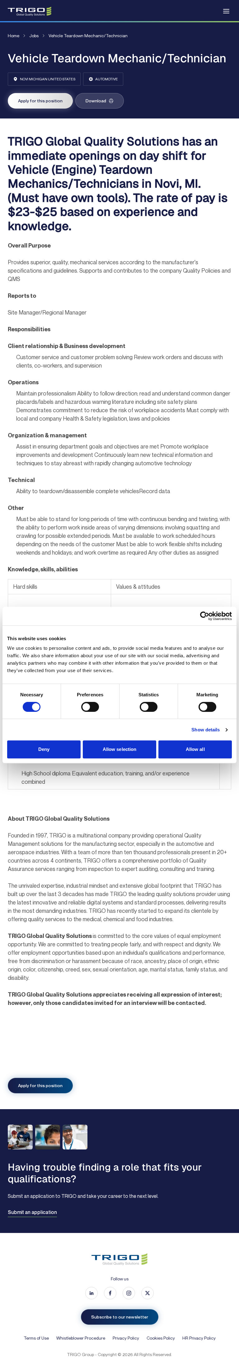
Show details (205, 729)
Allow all (195, 749)
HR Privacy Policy (199, 1338)
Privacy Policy (126, 1338)
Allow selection (120, 749)
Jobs (34, 35)
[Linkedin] (91, 1293)
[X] (147, 1293)
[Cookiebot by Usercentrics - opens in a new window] (204, 616)
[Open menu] (226, 11)
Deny (43, 749)
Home (13, 35)
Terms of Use (36, 1338)
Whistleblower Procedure (80, 1338)
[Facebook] (110, 1293)
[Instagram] (129, 1293)
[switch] (90, 707)
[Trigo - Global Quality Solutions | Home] (29, 11)
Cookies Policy (161, 1338)
